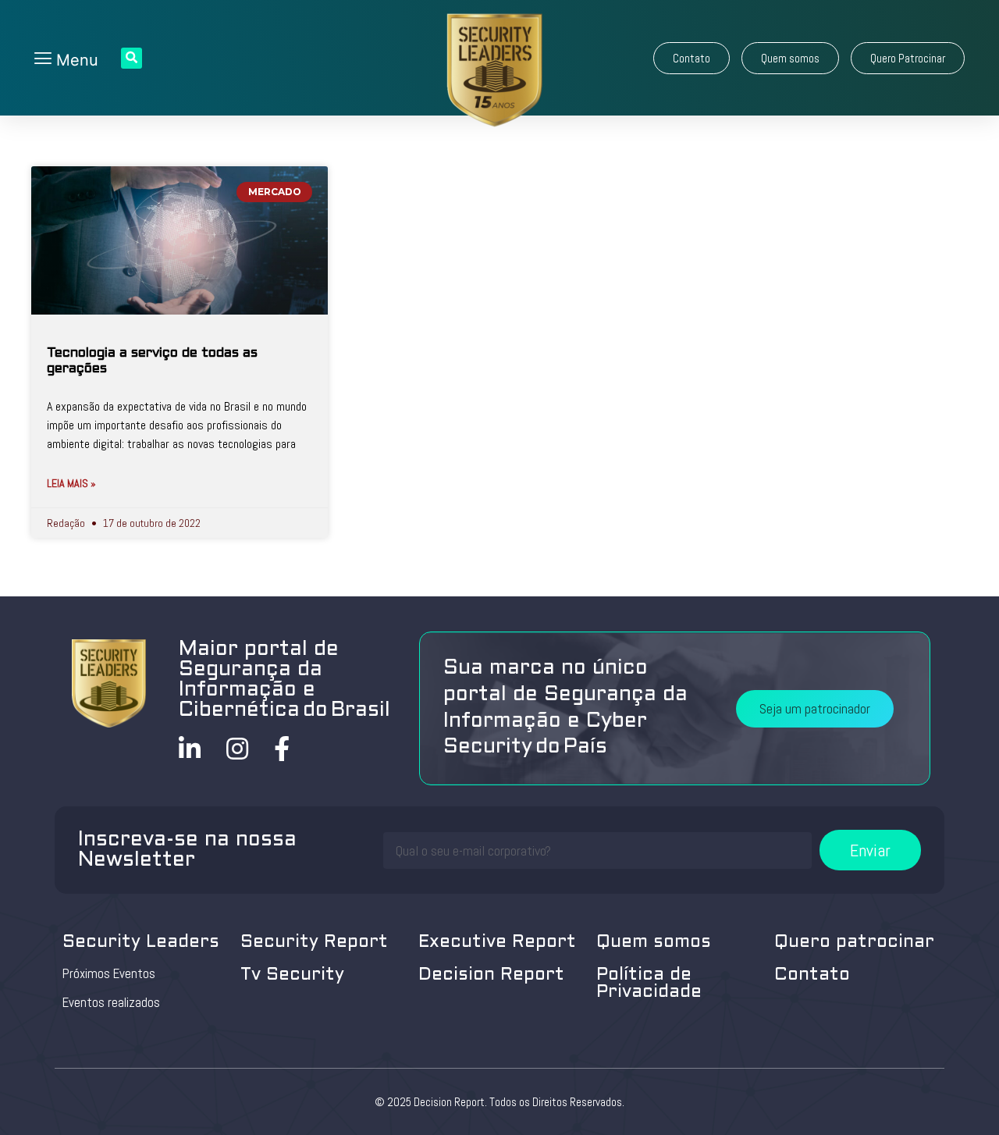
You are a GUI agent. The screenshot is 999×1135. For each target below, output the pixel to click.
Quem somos (653, 942)
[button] (691, 58)
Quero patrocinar (854, 942)
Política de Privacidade (649, 984)
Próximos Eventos (108, 973)
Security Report (314, 942)
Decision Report (491, 975)
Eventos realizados (111, 1002)
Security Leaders (140, 942)
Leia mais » (71, 483)
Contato (812, 975)
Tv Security (292, 975)
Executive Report (497, 942)
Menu (75, 60)
